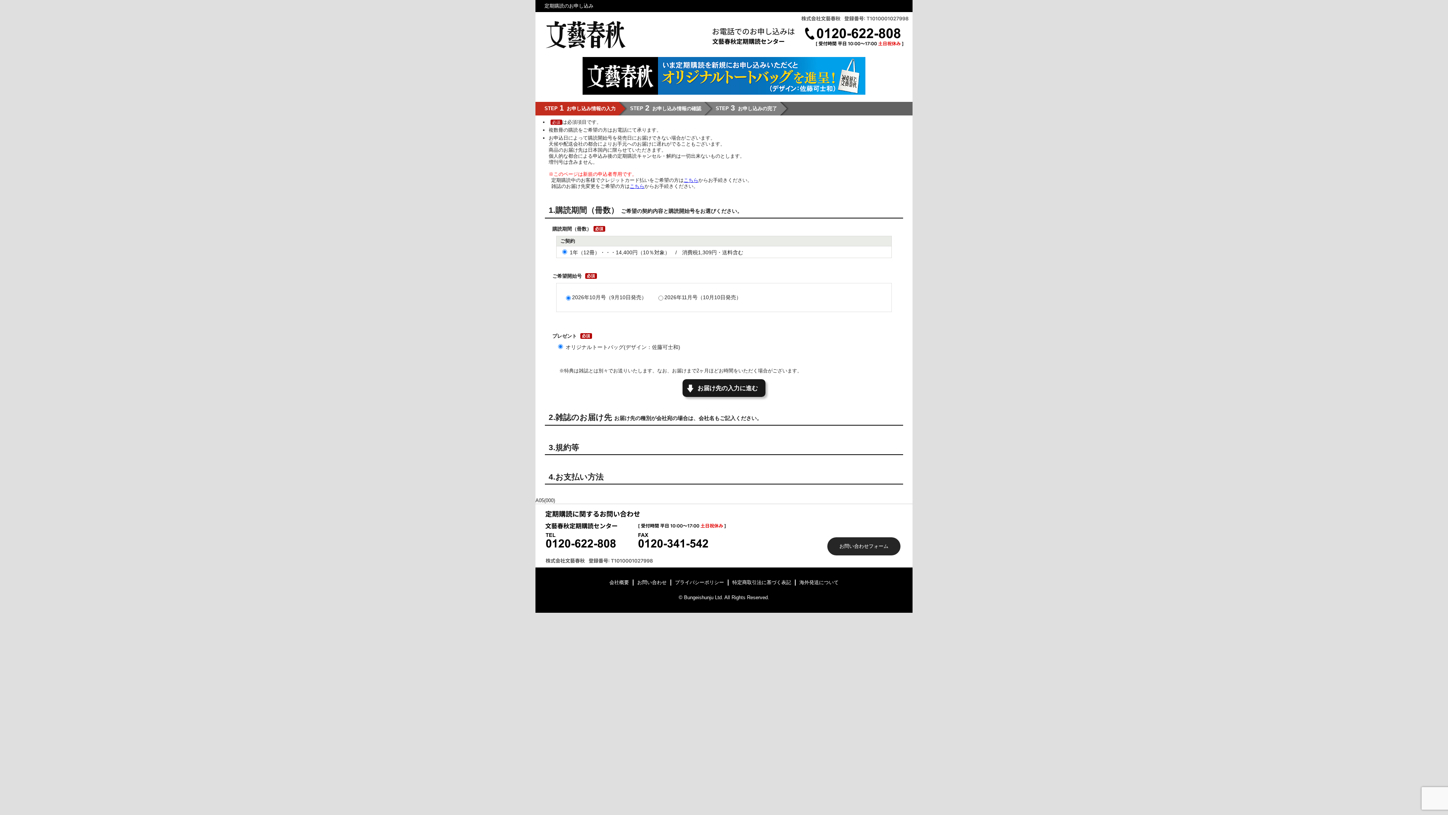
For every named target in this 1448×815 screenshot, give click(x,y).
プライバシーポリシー (699, 582)
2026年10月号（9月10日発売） (609, 297)
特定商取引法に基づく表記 (761, 582)
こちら (691, 180)
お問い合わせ (652, 582)
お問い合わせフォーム (863, 546)
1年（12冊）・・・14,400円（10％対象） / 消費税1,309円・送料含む (656, 252)
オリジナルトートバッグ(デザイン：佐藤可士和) (623, 347)
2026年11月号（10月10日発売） (702, 297)
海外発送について (819, 582)
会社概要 (619, 582)
